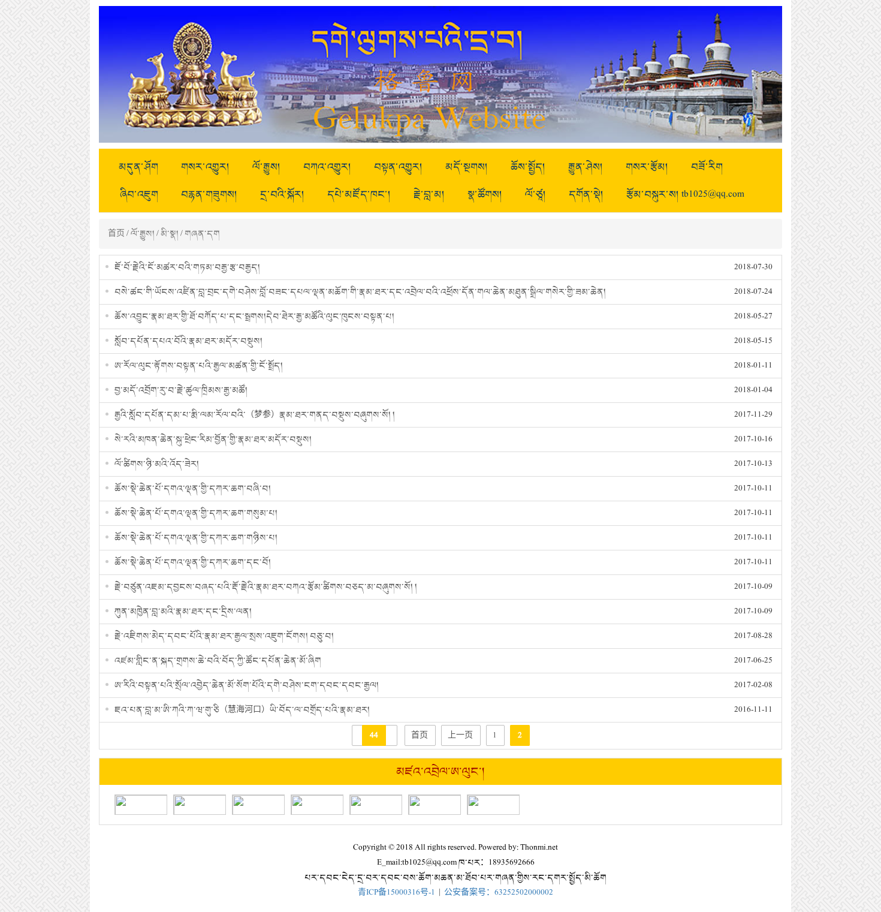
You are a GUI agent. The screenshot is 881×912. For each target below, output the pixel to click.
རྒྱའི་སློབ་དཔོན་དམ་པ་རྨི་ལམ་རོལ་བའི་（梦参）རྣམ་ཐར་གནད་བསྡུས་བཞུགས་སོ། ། (254, 415)
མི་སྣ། (170, 233)
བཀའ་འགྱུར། (327, 166)
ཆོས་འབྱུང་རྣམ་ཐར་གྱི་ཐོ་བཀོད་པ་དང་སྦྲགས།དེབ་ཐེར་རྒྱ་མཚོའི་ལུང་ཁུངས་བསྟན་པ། (254, 316)
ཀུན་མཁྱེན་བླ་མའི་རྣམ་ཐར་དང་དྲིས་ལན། (183, 611)
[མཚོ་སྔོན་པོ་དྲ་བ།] (140, 804)
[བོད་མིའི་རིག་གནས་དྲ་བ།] (199, 804)
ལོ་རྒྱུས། (266, 166)
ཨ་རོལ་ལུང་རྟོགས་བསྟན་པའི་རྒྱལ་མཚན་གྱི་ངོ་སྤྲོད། (198, 365)
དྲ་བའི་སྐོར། (282, 194)
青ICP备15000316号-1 (396, 892)
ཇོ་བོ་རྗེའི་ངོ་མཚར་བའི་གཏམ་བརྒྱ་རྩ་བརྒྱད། (187, 267)
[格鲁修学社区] (375, 804)
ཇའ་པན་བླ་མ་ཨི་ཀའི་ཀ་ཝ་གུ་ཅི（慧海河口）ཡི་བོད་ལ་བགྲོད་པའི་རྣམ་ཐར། (242, 710)
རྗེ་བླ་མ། (429, 194)
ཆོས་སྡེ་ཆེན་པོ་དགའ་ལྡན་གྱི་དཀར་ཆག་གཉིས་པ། (195, 537)
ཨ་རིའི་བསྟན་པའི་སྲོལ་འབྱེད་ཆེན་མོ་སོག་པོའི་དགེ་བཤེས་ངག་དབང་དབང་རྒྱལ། (246, 685)
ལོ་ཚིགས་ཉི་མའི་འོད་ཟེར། (156, 464)
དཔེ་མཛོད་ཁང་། (359, 194)
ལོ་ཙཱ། (535, 194)
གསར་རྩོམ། (647, 166)
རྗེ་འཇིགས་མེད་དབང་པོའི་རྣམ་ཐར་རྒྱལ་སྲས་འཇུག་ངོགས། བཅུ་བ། (224, 636)
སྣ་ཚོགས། (484, 194)
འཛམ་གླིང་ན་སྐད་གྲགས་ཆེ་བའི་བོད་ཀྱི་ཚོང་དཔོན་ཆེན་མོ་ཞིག (217, 660)
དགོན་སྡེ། (586, 194)
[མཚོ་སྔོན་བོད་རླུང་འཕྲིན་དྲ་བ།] (493, 804)
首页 (116, 233)
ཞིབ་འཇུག (139, 194)
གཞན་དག (202, 233)
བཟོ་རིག (707, 166)
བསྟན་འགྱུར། (398, 166)
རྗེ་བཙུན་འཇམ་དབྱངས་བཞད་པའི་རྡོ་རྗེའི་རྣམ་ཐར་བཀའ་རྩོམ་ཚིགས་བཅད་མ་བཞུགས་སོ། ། (265, 587)
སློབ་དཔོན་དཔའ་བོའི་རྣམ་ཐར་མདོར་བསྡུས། (188, 341)
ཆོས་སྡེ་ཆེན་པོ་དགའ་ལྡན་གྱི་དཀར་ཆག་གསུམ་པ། (195, 513)
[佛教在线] (434, 804)
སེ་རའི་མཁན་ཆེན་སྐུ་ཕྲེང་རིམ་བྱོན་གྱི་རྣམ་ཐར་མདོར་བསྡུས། (213, 439)
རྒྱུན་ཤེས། (585, 166)
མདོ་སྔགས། (466, 166)
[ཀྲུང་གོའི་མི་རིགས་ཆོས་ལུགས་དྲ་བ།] (258, 804)
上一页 (460, 735)
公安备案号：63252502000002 (498, 892)
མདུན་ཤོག (138, 166)
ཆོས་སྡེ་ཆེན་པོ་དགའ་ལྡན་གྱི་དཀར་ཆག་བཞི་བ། (192, 488)
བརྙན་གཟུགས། (209, 194)
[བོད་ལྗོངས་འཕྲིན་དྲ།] (317, 804)
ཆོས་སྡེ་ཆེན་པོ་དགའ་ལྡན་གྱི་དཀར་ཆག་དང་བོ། (192, 562)
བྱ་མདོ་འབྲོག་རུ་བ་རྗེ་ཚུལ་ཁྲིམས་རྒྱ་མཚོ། (181, 390)
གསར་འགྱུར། (205, 166)
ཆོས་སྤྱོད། (528, 166)
